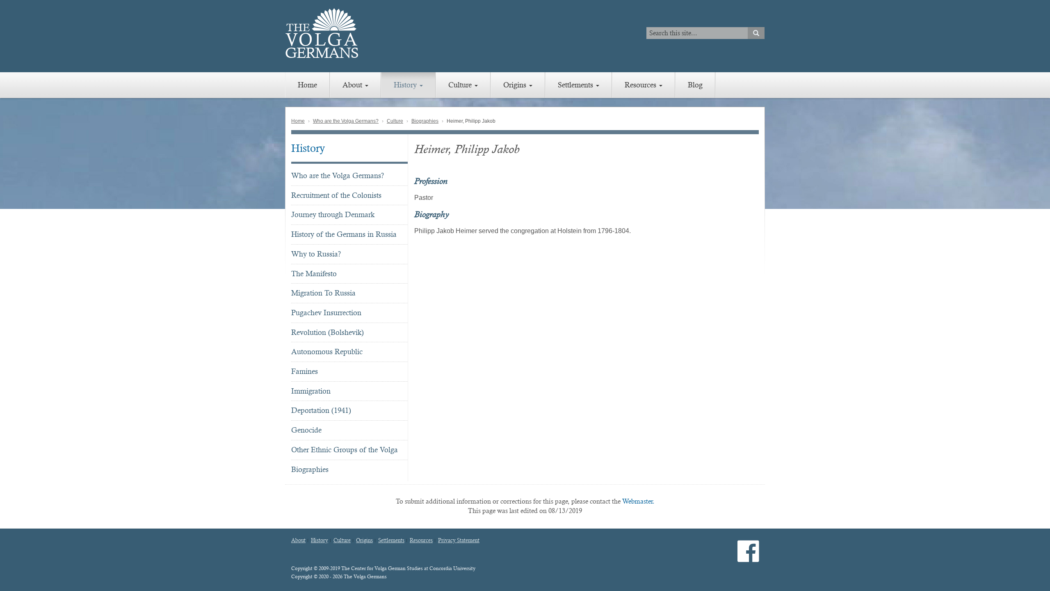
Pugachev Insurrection (326, 312)
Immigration (311, 391)
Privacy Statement (458, 540)
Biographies (424, 121)
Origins (515, 84)
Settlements (576, 84)
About (353, 84)
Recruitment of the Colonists (336, 195)
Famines (304, 371)
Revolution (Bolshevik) (327, 332)
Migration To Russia (323, 293)
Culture (461, 84)
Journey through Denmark (332, 214)
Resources (641, 84)
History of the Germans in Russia (344, 234)
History (406, 84)
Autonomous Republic (327, 351)
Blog (695, 84)
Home (307, 84)
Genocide (306, 430)
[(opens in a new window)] (748, 558)
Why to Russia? (316, 254)
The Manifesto (314, 273)
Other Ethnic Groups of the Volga (344, 449)
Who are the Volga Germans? (346, 121)
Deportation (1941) (321, 410)
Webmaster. (638, 501)
